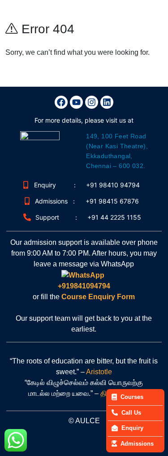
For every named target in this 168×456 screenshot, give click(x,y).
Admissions (137, 443)
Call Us (131, 412)
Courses (132, 397)
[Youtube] (76, 102)
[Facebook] (61, 102)
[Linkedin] (106, 102)
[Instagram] (91, 102)
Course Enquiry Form (97, 297)
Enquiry (132, 428)
